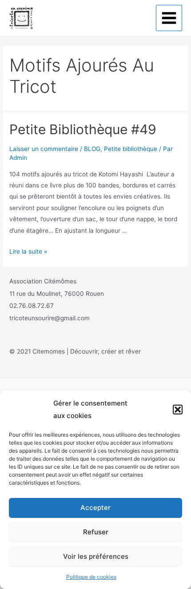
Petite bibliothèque (130, 148)
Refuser (95, 532)
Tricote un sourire (71, 17)
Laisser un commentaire (43, 148)
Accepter (95, 507)
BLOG (92, 148)
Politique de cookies (91, 576)
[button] (177, 409)
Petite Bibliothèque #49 (82, 129)
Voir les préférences (95, 556)
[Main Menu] (169, 18)
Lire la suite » (28, 251)
